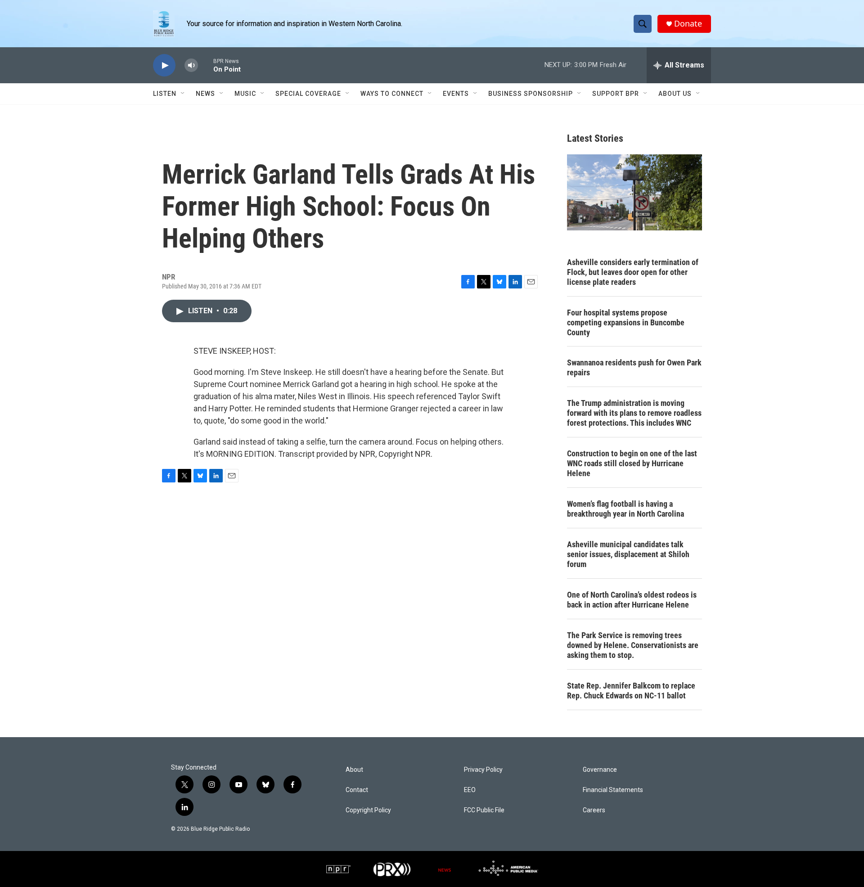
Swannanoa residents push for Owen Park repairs (634, 367)
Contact (357, 790)
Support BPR (615, 93)
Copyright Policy (368, 810)
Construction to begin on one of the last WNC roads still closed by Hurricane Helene (632, 463)
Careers (594, 810)
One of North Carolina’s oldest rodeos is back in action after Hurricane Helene (632, 599)
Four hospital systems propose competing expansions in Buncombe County (625, 322)
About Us (675, 93)
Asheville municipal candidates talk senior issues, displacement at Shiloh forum (628, 554)
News (205, 93)
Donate (688, 23)
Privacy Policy (483, 769)
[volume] (191, 65)
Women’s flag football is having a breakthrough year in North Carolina (625, 508)
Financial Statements (613, 790)
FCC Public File (484, 810)
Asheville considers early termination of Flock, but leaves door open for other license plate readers (632, 272)
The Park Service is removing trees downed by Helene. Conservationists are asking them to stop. (632, 645)
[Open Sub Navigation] (183, 93)
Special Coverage (308, 93)
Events (456, 93)
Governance (600, 769)
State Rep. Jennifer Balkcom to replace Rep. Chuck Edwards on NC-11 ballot (631, 690)
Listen (164, 93)
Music (245, 93)
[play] (164, 65)
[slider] (205, 65)
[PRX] (392, 869)
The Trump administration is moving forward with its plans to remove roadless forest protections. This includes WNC (634, 413)
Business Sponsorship (530, 93)
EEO (470, 790)
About (354, 769)
